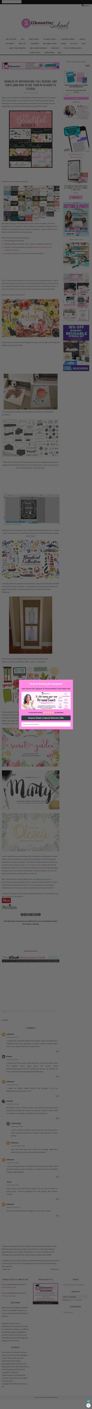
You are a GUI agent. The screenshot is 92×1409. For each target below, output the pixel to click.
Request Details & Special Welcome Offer (46, 718)
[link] (46, 700)
